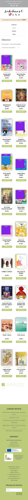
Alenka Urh (21, 171)
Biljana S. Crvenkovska (21, 72)
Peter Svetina (7, 367)
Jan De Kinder (7, 137)
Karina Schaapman (21, 103)
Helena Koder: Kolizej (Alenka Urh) (14, 430)
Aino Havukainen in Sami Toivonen (21, 206)
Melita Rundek (21, 269)
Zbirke (14, 31)
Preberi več (21, 80)
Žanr (14, 28)
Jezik (14, 34)
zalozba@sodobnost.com (14, 3)
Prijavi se (19, 493)
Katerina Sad (21, 238)
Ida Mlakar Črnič (21, 367)
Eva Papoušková (7, 269)
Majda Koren (21, 301)
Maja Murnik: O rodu (14, 417)
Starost (14, 24)
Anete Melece (7, 72)
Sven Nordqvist (7, 171)
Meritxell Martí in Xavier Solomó (21, 333)
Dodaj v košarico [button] (7, 80)
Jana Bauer (7, 301)
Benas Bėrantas (7, 333)
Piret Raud (21, 137)
